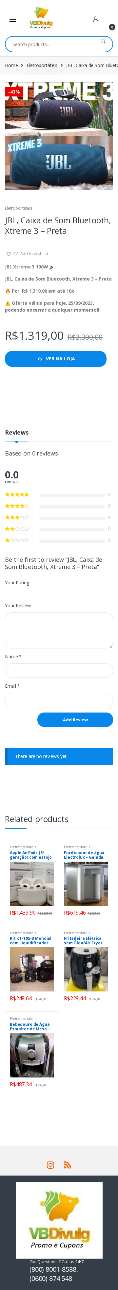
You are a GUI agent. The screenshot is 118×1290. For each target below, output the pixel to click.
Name (13, 657)
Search (103, 44)
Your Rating (17, 583)
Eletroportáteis (42, 65)
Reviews (17, 432)
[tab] (17, 435)
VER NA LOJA (60, 358)
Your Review (17, 606)
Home (11, 65)
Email (12, 686)
